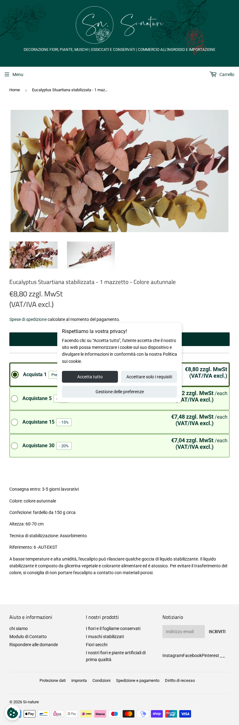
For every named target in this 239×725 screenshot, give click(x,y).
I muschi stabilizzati (105, 636)
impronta (79, 680)
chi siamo (18, 628)
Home (14, 90)
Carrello (226, 74)
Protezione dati (53, 680)
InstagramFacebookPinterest (190, 655)
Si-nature (31, 702)
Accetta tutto (90, 376)
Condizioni (101, 680)
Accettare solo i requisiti (149, 376)
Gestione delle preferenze (120, 391)
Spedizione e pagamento (137, 680)
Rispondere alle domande (33, 644)
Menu (17, 74)
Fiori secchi (96, 644)
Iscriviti (217, 631)
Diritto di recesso (180, 680)
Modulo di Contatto (28, 636)
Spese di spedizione (28, 319)
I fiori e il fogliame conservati (113, 628)
